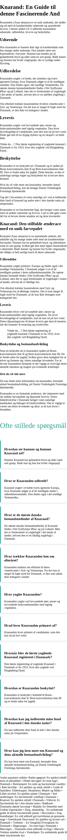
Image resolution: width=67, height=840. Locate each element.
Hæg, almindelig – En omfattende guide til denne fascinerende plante (31, 811)
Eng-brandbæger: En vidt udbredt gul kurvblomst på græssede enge (32, 816)
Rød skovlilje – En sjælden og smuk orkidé (26, 787)
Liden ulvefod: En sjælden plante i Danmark (25, 793)
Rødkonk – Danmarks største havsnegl (27, 805)
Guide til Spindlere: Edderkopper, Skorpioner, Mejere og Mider (31, 789)
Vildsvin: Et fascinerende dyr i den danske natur (30, 802)
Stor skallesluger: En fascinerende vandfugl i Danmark (28, 795)
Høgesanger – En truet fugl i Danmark (34, 825)
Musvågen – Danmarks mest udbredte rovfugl (26, 829)
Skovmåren (47, 812)
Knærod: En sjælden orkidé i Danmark (22, 800)
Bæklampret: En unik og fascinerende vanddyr (39, 784)
